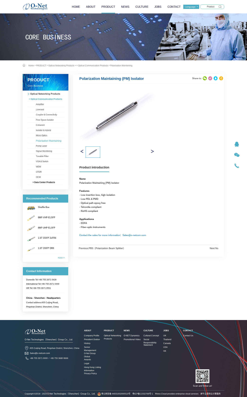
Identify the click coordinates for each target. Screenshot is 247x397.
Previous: (102, 248)
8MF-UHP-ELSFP (46, 227)
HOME (76, 6)
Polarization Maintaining (121, 65)
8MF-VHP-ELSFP (46, 217)
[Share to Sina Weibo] (210, 78)
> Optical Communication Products (92, 65)
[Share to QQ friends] (216, 78)
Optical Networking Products (61, 65)
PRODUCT (41, 65)
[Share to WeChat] (205, 78)
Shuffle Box (43, 207)
